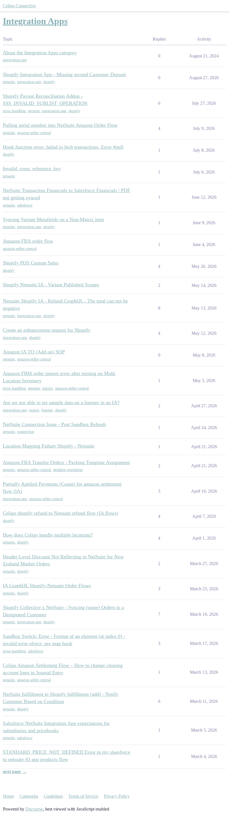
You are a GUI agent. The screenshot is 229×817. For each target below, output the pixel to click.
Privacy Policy (117, 796)
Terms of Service (83, 796)
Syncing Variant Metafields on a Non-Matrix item (53, 219)
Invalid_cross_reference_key (32, 168)
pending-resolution (68, 470)
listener (47, 410)
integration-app (15, 60)
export (34, 410)
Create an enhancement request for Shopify (46, 330)
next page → (15, 771)
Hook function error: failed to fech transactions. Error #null (63, 147)
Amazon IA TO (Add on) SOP (34, 352)
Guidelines (53, 796)
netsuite (9, 82)
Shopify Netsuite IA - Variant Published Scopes (51, 284)
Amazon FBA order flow (28, 241)
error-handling (14, 111)
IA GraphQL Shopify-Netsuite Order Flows (47, 585)
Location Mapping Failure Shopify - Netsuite (48, 446)
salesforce (24, 205)
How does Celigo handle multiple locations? (48, 535)
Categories (29, 796)
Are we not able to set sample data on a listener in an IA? (61, 402)
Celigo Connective (19, 5)
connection (25, 432)
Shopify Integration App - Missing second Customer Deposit (64, 74)
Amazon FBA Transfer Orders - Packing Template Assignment (66, 462)
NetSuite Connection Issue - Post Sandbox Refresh (54, 424)
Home (8, 796)
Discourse (34, 809)
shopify (49, 82)
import (47, 388)
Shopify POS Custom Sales (30, 263)
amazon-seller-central (34, 133)
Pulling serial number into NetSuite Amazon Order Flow (60, 125)
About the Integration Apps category (40, 52)
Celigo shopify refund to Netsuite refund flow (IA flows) (60, 513)
